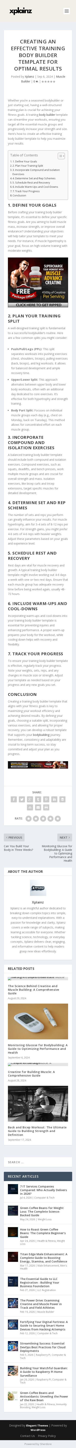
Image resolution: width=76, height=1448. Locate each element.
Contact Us (27, 1436)
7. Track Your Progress (26, 191)
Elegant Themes (37, 1425)
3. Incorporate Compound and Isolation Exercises (36, 172)
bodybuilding (41, 735)
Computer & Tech (44, 1197)
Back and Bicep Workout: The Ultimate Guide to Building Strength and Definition (37, 1130)
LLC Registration (46, 1290)
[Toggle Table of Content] (59, 156)
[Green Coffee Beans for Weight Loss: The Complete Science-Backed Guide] (13, 1211)
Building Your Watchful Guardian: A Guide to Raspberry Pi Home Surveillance (44, 1371)
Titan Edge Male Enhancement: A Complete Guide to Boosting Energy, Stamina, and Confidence (43, 1257)
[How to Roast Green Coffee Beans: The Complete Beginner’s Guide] (13, 1232)
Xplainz (29, 76)
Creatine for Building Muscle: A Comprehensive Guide (31, 1073)
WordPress (38, 1430)
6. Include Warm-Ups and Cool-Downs (35, 187)
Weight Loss (44, 1219)
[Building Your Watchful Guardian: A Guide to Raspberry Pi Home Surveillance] (13, 1371)
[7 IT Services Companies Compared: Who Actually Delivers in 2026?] (13, 1189)
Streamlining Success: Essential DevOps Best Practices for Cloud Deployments (42, 1347)
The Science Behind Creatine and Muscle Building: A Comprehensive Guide (33, 989)
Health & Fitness (46, 1241)
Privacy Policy (47, 1436)
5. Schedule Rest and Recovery (31, 182)
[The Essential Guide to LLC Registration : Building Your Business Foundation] (13, 1282)
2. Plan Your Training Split (28, 165)
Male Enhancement (48, 1265)
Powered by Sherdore (38, 1444)
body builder (47, 115)
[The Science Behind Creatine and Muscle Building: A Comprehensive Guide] (38, 978)
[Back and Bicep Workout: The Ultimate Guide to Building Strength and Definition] (38, 1104)
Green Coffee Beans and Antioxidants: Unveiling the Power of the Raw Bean (44, 1396)
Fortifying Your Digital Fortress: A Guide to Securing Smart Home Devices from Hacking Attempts (44, 1325)
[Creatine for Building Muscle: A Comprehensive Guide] (38, 1064)
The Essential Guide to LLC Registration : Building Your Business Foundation (39, 1282)
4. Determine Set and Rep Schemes (34, 178)
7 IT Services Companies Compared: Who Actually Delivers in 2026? (43, 1190)
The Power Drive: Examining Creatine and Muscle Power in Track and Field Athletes (41, 1304)
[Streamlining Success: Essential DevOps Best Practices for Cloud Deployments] (13, 1346)
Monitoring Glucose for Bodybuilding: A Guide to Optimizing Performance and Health (38, 1048)
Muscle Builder (45, 1312)
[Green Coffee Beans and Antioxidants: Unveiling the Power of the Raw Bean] (13, 1396)
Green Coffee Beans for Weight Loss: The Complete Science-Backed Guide (42, 1211)
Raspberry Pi (43, 1355)
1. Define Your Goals (25, 161)
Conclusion (19, 195)
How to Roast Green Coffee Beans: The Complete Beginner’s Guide (43, 1233)
